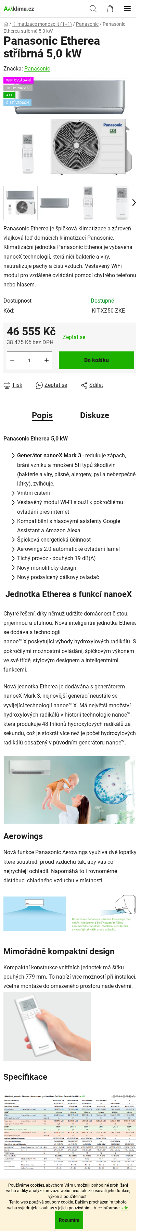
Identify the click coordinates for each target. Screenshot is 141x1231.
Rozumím (69, 1220)
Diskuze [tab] (94, 415)
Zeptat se (74, 337)
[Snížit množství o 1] (12, 360)
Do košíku (96, 360)
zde (124, 1208)
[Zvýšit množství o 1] (46, 360)
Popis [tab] (42, 415)
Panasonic (37, 68)
